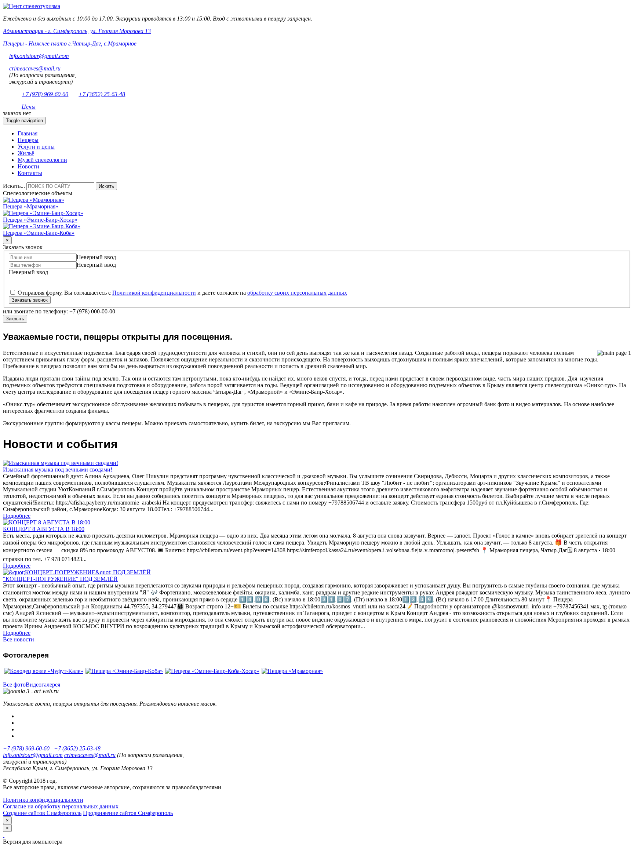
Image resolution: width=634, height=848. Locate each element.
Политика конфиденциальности (43, 800)
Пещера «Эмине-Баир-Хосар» (40, 219)
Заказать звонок (30, 300)
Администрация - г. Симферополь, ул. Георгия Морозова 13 (77, 31)
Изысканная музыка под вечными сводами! (57, 469)
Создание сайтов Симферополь (42, 813)
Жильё (26, 153)
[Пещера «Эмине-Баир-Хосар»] (43, 213)
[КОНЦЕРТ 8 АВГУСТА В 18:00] (46, 522)
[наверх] (3, 835)
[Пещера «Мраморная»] (33, 200)
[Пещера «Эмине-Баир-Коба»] (41, 226)
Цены (29, 106)
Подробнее (16, 516)
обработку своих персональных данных (297, 293)
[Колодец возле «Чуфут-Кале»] (43, 671)
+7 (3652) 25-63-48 (102, 94)
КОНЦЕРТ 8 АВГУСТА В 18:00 (43, 529)
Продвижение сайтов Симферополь (128, 813)
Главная (27, 133)
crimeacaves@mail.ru (35, 68)
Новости (28, 166)
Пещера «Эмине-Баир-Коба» (38, 233)
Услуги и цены (36, 146)
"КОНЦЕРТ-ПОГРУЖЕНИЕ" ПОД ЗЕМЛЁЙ (60, 579)
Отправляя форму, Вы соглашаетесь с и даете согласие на (181, 293)
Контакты (30, 173)
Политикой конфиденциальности (154, 293)
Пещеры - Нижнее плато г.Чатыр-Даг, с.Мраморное (69, 43)
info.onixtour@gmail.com (39, 56)
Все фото (14, 684)
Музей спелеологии (42, 160)
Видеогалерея (43, 684)
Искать (106, 186)
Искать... (14, 186)
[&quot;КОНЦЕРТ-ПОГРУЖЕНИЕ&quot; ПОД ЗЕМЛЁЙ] (77, 572)
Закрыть (15, 318)
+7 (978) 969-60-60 (45, 94)
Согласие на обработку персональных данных (61, 806)
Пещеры (28, 140)
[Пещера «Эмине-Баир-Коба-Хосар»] (212, 671)
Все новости (18, 639)
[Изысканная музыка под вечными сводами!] (60, 463)
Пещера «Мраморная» (30, 206)
